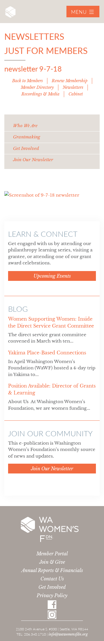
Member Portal (52, 554)
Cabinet (75, 94)
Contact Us (52, 579)
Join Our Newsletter (33, 159)
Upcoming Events (52, 276)
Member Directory (37, 87)
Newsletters (73, 87)
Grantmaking (26, 137)
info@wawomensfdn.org (68, 634)
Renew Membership (70, 80)
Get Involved (52, 587)
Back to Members (27, 80)
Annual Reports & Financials (52, 570)
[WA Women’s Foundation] (10, 13)
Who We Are (25, 125)
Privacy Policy (52, 595)
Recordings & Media (40, 94)
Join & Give (52, 562)
